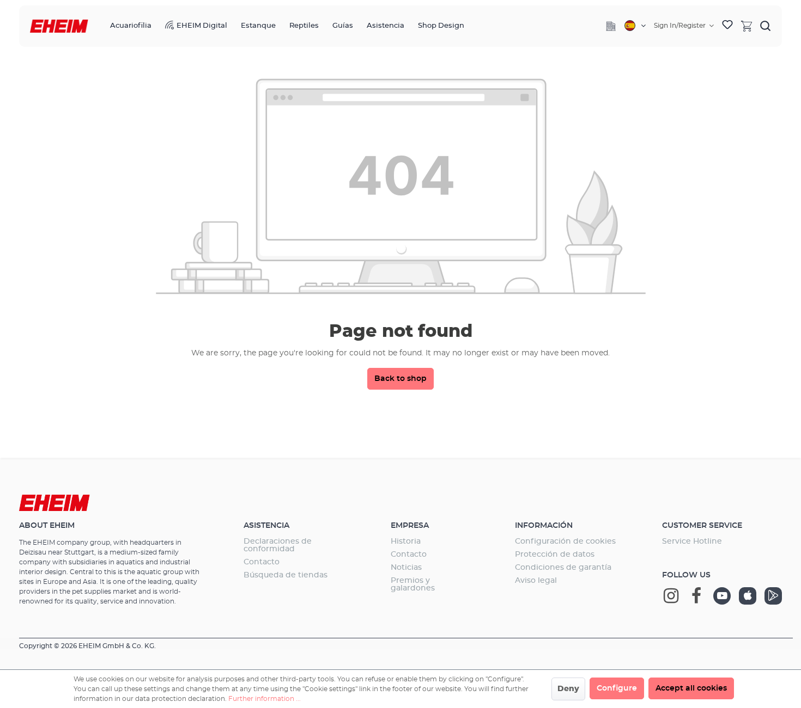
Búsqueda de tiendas (285, 575)
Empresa (410, 526)
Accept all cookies (691, 688)
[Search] (765, 26)
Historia (406, 541)
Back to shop (400, 379)
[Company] (610, 26)
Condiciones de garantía (563, 567)
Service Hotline (692, 541)
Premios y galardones (413, 584)
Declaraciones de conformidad (278, 545)
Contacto (262, 562)
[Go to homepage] (59, 26)
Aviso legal (536, 580)
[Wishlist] (727, 26)
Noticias (406, 567)
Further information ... (264, 698)
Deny (568, 689)
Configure (617, 688)
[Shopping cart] (746, 26)
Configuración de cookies (565, 541)
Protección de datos (554, 554)
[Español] (635, 25)
